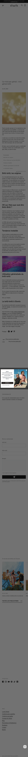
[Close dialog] (26, 370)
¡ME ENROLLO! (7, 382)
